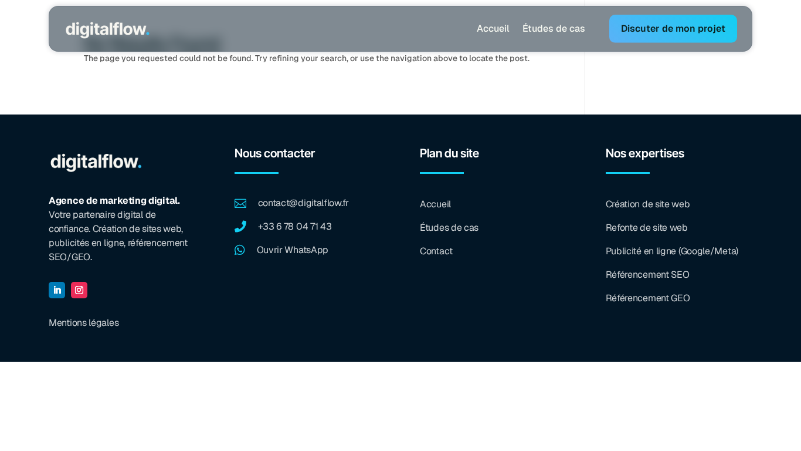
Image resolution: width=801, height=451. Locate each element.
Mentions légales (83, 323)
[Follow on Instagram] (79, 290)
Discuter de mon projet (673, 28)
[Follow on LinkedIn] (57, 290)
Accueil (493, 28)
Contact (436, 251)
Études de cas (553, 28)
